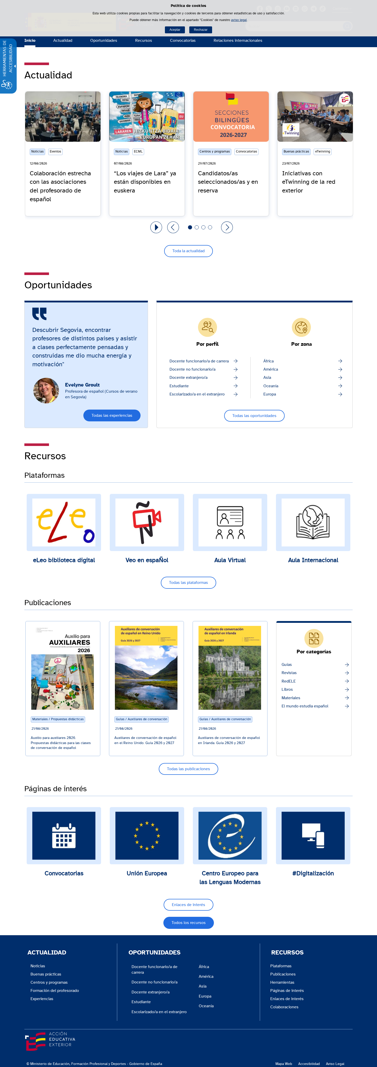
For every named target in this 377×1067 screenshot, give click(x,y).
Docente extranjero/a (188, 377)
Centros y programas (49, 982)
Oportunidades (103, 40)
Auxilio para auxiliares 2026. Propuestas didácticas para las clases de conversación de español (61, 743)
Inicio (29, 40)
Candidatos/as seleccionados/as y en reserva (228, 182)
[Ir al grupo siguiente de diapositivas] (227, 227)
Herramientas (282, 982)
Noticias (38, 966)
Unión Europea (147, 873)
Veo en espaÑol (147, 560)
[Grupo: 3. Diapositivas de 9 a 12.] (203, 227)
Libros (287, 689)
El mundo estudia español (305, 706)
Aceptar (175, 30)
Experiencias (42, 999)
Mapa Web (283, 1064)
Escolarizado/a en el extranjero (197, 394)
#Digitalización (313, 873)
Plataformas (281, 966)
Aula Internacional (313, 560)
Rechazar (200, 30)
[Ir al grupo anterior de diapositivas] (173, 227)
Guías (287, 665)
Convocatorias (183, 40)
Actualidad (62, 40)
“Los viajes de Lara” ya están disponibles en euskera (145, 182)
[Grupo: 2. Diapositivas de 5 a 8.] (197, 227)
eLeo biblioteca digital (64, 560)
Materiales (291, 698)
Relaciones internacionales (238, 40)
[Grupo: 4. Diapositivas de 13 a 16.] (210, 227)
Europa (269, 394)
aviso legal (239, 20)
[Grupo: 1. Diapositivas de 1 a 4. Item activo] (190, 227)
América (270, 369)
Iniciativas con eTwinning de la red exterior (308, 182)
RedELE (289, 681)
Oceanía (270, 386)
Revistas (289, 673)
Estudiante (179, 386)
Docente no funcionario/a (192, 369)
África (268, 361)
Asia (267, 377)
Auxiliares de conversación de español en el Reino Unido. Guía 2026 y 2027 (145, 740)
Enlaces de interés (287, 999)
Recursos (143, 40)
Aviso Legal (335, 1064)
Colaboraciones (284, 1007)
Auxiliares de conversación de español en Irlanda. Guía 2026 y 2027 (229, 740)
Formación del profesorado (55, 991)
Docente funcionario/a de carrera (199, 361)
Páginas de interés (287, 991)
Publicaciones (283, 974)
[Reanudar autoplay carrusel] (156, 227)
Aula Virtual (230, 560)
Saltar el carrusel (40, 93)
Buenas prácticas (46, 974)
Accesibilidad (309, 1064)
